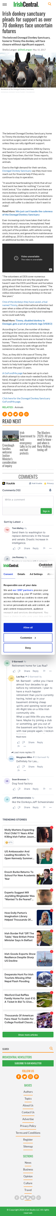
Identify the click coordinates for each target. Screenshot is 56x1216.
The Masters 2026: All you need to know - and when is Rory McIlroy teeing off (45, 441)
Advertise (28, 1119)
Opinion (28, 1176)
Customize (26, 637)
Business (28, 1169)
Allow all (28, 627)
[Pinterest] (36, 1076)
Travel (28, 1190)
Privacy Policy (28, 1126)
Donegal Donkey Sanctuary (16, 170)
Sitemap (28, 1146)
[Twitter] (24, 1076)
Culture (28, 1183)
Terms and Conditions (28, 1132)
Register (28, 1139)
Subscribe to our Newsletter (28, 1063)
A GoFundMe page (12, 373)
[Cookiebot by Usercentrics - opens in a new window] (39, 565)
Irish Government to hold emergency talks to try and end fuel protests (28, 443)
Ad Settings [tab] (36, 574)
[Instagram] (30, 1076)
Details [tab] (21, 574)
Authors (28, 1091)
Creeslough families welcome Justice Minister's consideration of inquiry (9, 455)
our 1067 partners (23, 590)
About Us (28, 1105)
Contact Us (28, 1112)
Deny (28, 647)
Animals (19, 407)
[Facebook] (18, 1076)
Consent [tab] (8, 574)
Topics (28, 1098)
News (28, 1162)
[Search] (49, 4)
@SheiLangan (25, 49)
